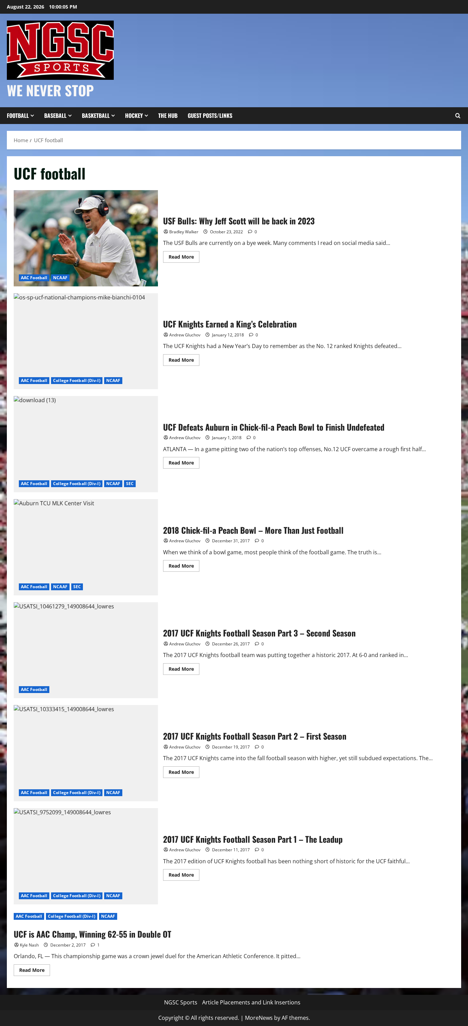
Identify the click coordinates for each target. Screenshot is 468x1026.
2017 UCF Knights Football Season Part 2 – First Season (86, 753)
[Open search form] (457, 115)
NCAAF (60, 278)
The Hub (167, 115)
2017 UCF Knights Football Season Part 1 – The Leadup (86, 856)
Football (18, 115)
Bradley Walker (183, 232)
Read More (184, 258)
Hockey (134, 115)
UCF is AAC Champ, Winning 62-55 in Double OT (92, 934)
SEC (130, 483)
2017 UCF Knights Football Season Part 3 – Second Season (86, 650)
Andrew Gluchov (184, 335)
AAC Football (34, 278)
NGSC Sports (180, 1002)
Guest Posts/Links (210, 115)
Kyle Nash (29, 945)
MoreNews (259, 1018)
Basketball (96, 115)
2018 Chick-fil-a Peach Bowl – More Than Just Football (86, 547)
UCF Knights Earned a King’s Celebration (86, 341)
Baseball (55, 115)
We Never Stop (50, 90)
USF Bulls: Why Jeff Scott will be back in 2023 (86, 238)
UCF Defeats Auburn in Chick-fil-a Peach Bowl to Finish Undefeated (86, 444)
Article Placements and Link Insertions (251, 1002)
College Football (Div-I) (76, 380)
